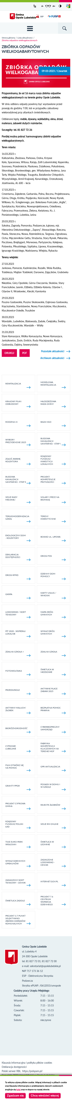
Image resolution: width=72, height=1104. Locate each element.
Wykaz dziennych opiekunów (15, 862)
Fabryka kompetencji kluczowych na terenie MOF (50, 747)
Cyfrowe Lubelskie (10, 747)
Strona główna (8, 37)
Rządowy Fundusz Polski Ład (14, 824)
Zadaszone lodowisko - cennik (48, 862)
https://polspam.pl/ (32, 1071)
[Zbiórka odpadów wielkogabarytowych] (36, 86)
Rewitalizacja (13, 383)
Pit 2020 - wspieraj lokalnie (15, 632)
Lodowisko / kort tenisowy (15, 613)
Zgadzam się (15, 1095)
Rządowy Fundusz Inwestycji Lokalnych (47, 460)
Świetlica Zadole (15, 900)
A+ (54, 6)
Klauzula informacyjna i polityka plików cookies (27, 1062)
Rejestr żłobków (50, 805)
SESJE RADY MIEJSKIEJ (11, 498)
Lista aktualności (25, 37)
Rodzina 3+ (11, 422)
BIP (42, 16)
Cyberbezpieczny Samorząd (50, 728)
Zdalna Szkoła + (14, 651)
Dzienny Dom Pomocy (48, 575)
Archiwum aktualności (52, 358)
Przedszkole (12, 690)
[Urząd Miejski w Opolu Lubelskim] (23, 16)
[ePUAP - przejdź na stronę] (54, 18)
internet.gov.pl (49, 881)
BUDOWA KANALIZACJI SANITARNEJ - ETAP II (15, 479)
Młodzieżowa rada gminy (48, 402)
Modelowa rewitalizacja (48, 383)
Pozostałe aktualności (52, 351)
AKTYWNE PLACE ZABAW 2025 (49, 689)
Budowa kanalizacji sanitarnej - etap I (50, 441)
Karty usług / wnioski (48, 594)
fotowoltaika (13, 671)
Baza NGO (46, 422)
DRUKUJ (9, 352)
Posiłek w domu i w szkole (50, 785)
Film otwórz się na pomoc (14, 766)
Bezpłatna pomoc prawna (51, 709)
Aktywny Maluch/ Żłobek (15, 709)
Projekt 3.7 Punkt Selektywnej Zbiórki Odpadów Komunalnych (15, 919)
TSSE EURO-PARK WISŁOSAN (14, 843)
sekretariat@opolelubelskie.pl (45, 966)
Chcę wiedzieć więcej (45, 1095)
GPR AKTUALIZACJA (50, 766)
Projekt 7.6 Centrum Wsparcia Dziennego (47, 900)
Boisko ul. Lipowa (50, 536)
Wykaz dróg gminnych (48, 632)
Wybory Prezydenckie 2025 (15, 441)
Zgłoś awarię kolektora (12, 460)
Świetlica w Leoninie (47, 843)
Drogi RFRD (11, 575)
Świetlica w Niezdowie (47, 670)
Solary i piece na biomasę (50, 498)
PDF (24, 352)
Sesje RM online (49, 824)
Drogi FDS (46, 556)
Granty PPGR (12, 785)
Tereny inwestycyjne (48, 517)
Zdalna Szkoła (49, 651)
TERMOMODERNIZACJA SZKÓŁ (17, 517)
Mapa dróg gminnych (47, 613)
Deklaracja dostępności (12, 555)
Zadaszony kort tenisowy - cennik (15, 881)
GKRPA (8, 594)
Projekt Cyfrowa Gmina (15, 804)
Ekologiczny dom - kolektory (15, 536)
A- (42, 6)
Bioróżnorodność (16, 728)
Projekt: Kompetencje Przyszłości (48, 479)
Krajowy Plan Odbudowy (13, 402)
